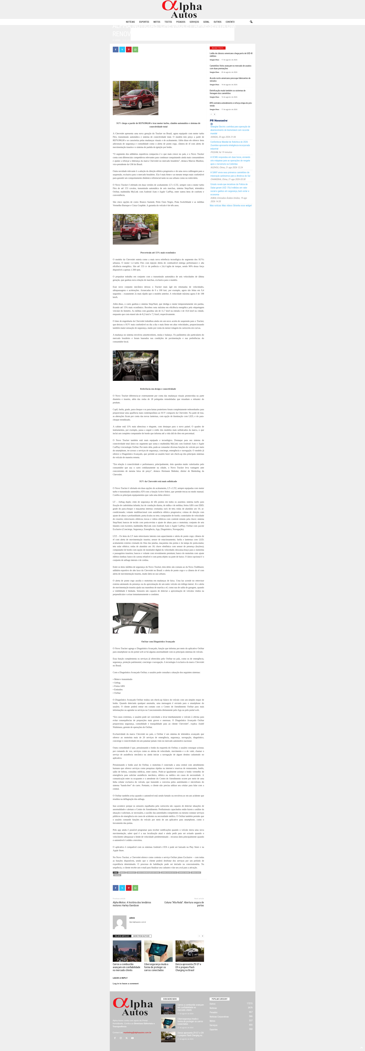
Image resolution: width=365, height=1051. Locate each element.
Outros (217, 22)
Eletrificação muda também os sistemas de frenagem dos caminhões (228, 92)
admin (117, 40)
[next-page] (202, 936)
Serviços (194, 22)
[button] (251, 22)
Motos (156, 22)
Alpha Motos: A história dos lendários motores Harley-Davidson (132, 904)
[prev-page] (199, 936)
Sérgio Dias (196, 873)
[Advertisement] (158, 63)
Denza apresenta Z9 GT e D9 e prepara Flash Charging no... (191, 1034)
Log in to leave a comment (126, 983)
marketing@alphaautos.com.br (137, 1032)
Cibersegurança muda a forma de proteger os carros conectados (156, 967)
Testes (168, 22)
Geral (206, 22)
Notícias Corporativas (219, 1016)
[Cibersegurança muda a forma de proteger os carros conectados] (158, 951)
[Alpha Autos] (182, 9)
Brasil (122, 873)
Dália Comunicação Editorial (148, 873)
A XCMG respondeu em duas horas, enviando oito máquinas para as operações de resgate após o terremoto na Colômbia (230, 160)
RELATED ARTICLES (122, 936)
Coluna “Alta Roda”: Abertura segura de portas (184, 904)
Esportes (144, 22)
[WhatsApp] (135, 49)
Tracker (117, 875)
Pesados (180, 22)
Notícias (130, 22)
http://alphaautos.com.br (137, 922)
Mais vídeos (227, 205)
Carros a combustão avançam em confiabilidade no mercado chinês (126, 967)
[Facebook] (115, 49)
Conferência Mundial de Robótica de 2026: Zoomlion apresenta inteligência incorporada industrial (230, 145)
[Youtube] (132, 1038)
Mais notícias (215, 205)
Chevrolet (131, 873)
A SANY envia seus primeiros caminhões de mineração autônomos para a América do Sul (230, 174)
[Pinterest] (129, 49)
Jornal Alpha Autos (169, 873)
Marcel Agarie (184, 873)
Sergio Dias (214, 60)
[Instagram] (121, 1038)
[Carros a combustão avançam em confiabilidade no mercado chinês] (127, 951)
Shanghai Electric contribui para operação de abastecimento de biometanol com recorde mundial (230, 130)
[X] (122, 49)
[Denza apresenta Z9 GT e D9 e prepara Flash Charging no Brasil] (190, 951)
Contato (230, 22)
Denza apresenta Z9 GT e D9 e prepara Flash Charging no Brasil (188, 967)
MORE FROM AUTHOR (141, 936)
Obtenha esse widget (242, 205)
